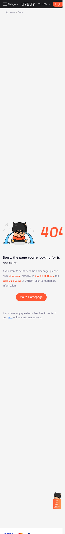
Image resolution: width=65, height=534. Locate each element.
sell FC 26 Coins (12, 281)
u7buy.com (15, 276)
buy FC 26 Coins (44, 276)
